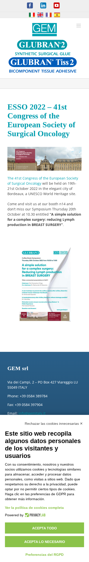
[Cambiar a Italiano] (32, 15)
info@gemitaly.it (32, 413)
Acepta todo (44, 528)
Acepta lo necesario (44, 542)
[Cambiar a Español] (57, 15)
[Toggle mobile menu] (79, 25)
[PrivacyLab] (34, 515)
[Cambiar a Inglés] (40, 15)
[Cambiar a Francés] (48, 15)
